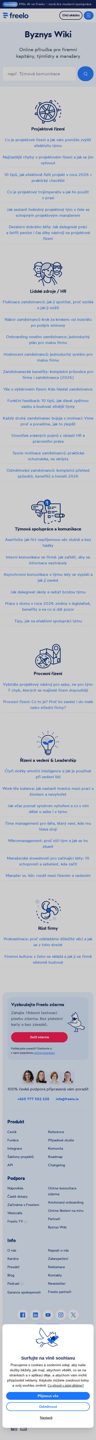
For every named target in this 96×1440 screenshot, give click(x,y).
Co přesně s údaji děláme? (66, 1385)
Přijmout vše (48, 1396)
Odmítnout (48, 1407)
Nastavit (46, 1418)
